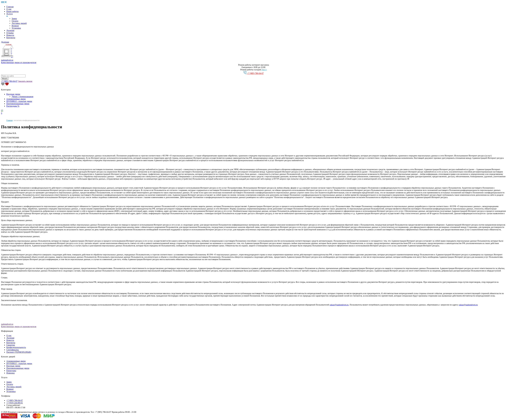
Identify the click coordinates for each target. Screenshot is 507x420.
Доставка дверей (19, 23)
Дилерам (10, 30)
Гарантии (10, 345)
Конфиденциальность (16, 347)
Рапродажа (11, 370)
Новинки (10, 373)
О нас (8, 9)
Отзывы (10, 33)
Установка (16, 28)
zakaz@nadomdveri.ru (339, 305)
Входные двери (13, 94)
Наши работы (12, 11)
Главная (9, 7)
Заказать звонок (25, 81)
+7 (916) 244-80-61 (14, 403)
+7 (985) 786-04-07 (255, 73)
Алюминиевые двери (16, 99)
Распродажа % (12, 106)
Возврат (15, 26)
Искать (5, 79)
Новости (10, 35)
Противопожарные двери (17, 104)
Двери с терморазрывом (22, 96)
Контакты (10, 37)
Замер (14, 18)
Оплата (15, 21)
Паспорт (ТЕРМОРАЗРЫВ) (18, 352)
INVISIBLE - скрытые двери (19, 101)
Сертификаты (12, 350)
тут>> (264, 69)
